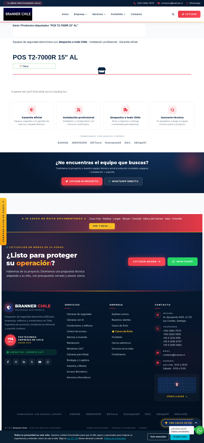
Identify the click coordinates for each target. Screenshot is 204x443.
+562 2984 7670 (145, 3)
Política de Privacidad (97, 428)
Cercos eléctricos (121, 342)
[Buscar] (173, 14)
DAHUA (75, 414)
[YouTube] (40, 362)
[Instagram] (16, 362)
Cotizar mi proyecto (83, 181)
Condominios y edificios (80, 325)
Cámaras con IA (75, 319)
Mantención (73, 342)
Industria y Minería (76, 366)
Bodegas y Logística (78, 360)
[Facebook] (8, 362)
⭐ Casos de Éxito (122, 331)
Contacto (136, 14)
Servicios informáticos (79, 377)
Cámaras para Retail (77, 354)
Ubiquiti (163, 414)
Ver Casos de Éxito (182, 423)
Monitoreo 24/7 (75, 348)
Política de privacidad (115, 438)
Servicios (97, 14)
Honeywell (131, 414)
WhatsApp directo (125, 181)
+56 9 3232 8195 (172, 338)
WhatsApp (194, 3)
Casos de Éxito (120, 325)
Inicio (65, 14)
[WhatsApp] (48, 362)
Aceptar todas (180, 436)
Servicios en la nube (122, 348)
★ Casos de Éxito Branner (3, 221)
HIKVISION (93, 414)
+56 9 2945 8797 (172, 341)
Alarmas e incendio (77, 337)
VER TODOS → (102, 226)
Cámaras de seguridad (79, 314)
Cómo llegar (176, 396)
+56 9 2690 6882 (172, 345)
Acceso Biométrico (77, 371)
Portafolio (117, 14)
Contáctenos (119, 354)
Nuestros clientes (121, 319)
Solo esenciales (158, 436)
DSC (148, 414)
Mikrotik (180, 414)
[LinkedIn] (24, 362)
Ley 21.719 (72, 438)
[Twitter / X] (32, 362)
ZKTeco (112, 414)
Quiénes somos (120, 314)
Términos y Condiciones (123, 428)
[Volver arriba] (196, 423)
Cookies (143, 428)
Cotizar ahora (145, 261)
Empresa (79, 14)
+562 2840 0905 (172, 334)
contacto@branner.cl (172, 3)
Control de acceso (77, 331)
